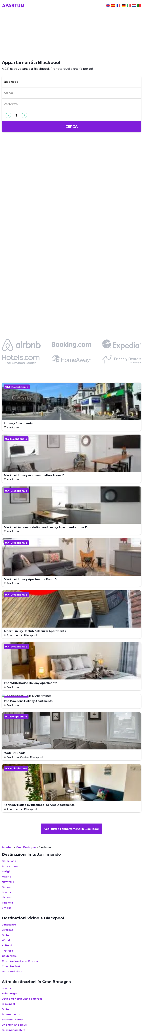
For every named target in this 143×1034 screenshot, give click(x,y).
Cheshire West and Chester (20, 961)
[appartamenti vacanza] (129, 6)
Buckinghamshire (13, 1029)
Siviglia (7, 907)
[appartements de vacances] (118, 6)
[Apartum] (13, 6)
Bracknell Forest (12, 1019)
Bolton (6, 935)
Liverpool (8, 929)
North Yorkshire (12, 971)
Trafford (7, 950)
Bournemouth (11, 1014)
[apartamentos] (139, 6)
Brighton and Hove (14, 1024)
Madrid (6, 876)
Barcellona (9, 860)
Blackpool (8, 1003)
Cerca (72, 127)
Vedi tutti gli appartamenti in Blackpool (71, 829)
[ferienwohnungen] (123, 6)
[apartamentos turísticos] (113, 6)
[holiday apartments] (108, 6)
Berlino (6, 886)
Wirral (6, 940)
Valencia (7, 902)
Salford (7, 945)
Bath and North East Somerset (22, 998)
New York (8, 881)
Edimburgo (9, 993)
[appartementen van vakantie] (134, 6)
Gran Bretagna (26, 846)
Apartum (7, 846)
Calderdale (9, 955)
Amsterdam (10, 866)
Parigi (6, 871)
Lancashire (9, 924)
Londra (6, 892)
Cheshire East (11, 966)
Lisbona (7, 897)
